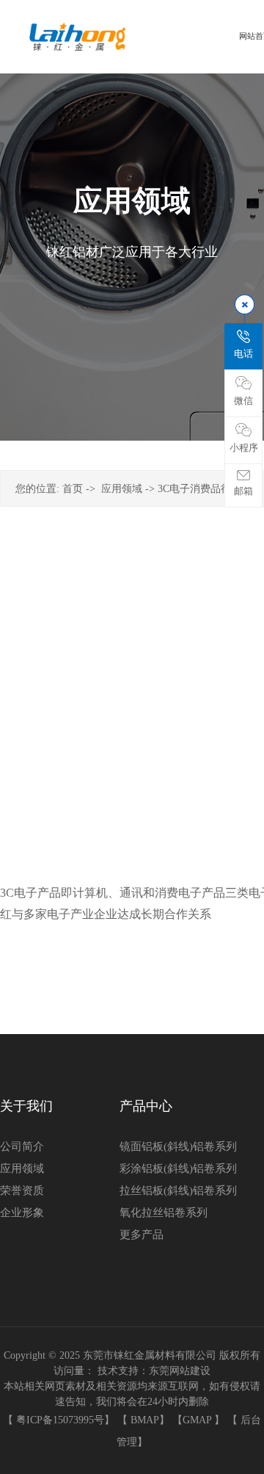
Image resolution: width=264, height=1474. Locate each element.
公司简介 (22, 1146)
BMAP (145, 1420)
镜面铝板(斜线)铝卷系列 (178, 1146)
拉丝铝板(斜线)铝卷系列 (178, 1190)
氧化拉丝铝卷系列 (164, 1212)
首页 (72, 488)
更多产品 (142, 1234)
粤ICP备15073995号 (60, 1420)
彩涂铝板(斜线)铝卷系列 (178, 1168)
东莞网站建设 (179, 1370)
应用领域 (121, 488)
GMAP (197, 1420)
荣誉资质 (22, 1190)
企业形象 (22, 1212)
